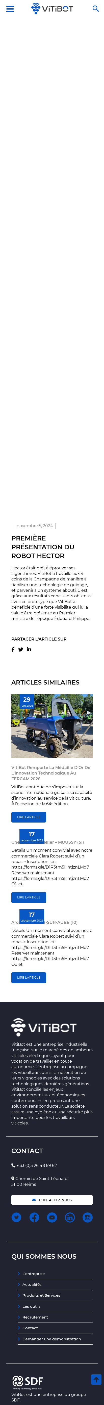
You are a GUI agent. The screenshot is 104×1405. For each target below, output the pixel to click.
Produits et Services (41, 1295)
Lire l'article (28, 817)
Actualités (32, 1284)
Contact (30, 1328)
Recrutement (35, 1317)
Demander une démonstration (51, 1339)
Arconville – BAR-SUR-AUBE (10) (44, 922)
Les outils (31, 1306)
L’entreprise (33, 1273)
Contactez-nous (55, 1200)
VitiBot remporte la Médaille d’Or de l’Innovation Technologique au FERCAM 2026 (50, 773)
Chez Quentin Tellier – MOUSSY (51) (47, 842)
